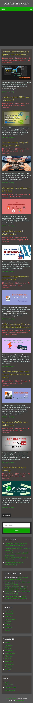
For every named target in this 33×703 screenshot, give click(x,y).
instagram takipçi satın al (13, 587)
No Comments (7, 62)
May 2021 (8, 624)
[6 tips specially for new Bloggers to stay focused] (16, 206)
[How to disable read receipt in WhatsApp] (16, 488)
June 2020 (8, 627)
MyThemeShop (19, 700)
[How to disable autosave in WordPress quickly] (16, 252)
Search (16, 530)
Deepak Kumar (8, 58)
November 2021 (10, 619)
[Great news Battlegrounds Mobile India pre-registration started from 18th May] (16, 395)
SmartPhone (8, 151)
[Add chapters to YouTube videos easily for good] (16, 443)
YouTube (15, 430)
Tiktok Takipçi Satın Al (12, 596)
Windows (5, 60)
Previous (7, 515)
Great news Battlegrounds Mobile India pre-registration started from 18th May (16, 374)
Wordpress (12, 240)
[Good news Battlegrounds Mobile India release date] (16, 297)
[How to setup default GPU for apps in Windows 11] (16, 118)
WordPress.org (10, 690)
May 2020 (8, 630)
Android (15, 151)
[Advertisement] (16, 28)
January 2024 (9, 614)
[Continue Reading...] (8, 92)
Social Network (7, 430)
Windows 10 (13, 60)
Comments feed (10, 687)
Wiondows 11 (21, 60)
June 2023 (8, 616)
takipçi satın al (9, 582)
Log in (7, 682)
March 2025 (8, 611)
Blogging (5, 196)
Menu (3, 9)
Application (11, 332)
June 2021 (8, 622)
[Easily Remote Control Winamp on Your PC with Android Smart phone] (16, 345)
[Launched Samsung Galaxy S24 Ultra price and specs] (16, 163)
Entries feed (9, 685)
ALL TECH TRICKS (16, 3)
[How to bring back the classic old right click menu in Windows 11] (16, 72)
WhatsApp (15, 476)
